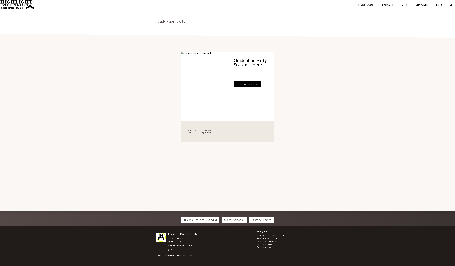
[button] (451, 4)
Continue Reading (249, 85)
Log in (191, 255)
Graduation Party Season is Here (250, 63)
